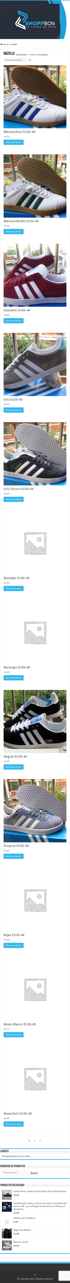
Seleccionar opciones (14, 142)
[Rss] (35, 1275)
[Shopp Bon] (35, 19)
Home (5, 44)
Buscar (34, 1173)
